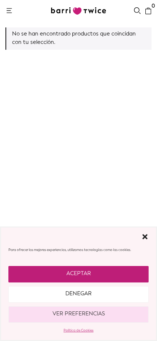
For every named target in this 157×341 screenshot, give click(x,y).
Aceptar (78, 274)
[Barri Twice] (78, 10)
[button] (145, 236)
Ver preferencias (79, 314)
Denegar (78, 294)
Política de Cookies (78, 330)
